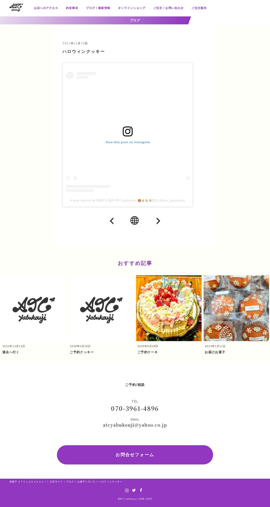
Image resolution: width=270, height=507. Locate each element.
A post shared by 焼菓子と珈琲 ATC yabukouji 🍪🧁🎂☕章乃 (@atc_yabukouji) (127, 200)
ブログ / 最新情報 (98, 8)
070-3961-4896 (135, 408)
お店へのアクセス (46, 8)
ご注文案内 (199, 8)
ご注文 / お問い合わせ (168, 8)
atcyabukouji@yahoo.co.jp (135, 425)
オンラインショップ (131, 8)
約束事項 (72, 8)
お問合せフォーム (135, 455)
